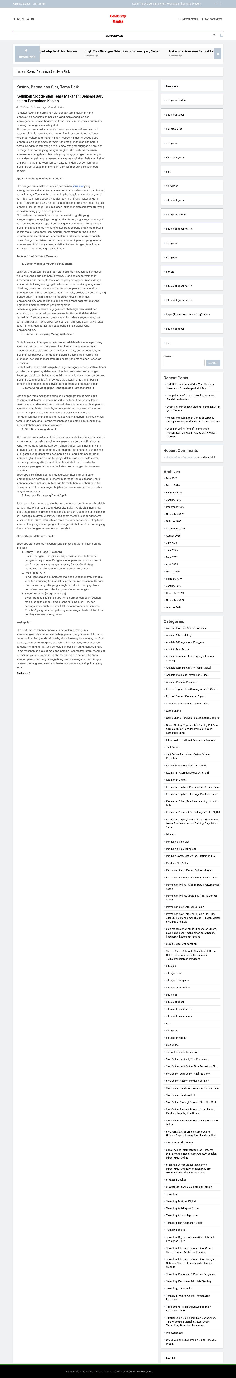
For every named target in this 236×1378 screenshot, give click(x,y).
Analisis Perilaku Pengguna (181, 682)
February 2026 (174, 492)
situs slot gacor (175, 114)
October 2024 (173, 607)
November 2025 (175, 514)
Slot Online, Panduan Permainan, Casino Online (193, 1088)
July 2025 (171, 542)
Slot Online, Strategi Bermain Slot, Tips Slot (191, 1102)
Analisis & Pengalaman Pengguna (185, 642)
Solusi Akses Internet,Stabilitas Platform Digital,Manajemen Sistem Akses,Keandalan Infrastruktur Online (191, 1153)
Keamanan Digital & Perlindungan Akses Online (193, 787)
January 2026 (173, 499)
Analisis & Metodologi (179, 635)
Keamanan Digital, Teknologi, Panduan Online (192, 794)
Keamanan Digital (176, 779)
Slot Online (172, 1044)
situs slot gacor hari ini (179, 228)
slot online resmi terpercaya (182, 1052)
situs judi (171, 966)
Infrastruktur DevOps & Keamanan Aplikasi (190, 740)
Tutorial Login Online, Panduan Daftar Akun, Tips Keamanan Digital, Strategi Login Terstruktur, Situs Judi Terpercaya (191, 1321)
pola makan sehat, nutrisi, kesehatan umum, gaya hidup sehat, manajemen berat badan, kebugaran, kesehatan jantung (191, 932)
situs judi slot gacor (177, 980)
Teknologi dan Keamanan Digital (184, 1222)
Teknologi (171, 1194)
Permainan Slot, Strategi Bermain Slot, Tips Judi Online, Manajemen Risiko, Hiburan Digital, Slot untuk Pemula (193, 917)
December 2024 (175, 593)
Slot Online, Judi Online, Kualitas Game (188, 1073)
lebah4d (170, 834)
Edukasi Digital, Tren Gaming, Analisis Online (192, 689)
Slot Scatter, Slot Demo (179, 1142)
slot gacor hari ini (176, 100)
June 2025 (172, 550)
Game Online (173, 710)
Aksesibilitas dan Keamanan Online (186, 628)
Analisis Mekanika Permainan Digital (187, 675)
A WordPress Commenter (181, 457)
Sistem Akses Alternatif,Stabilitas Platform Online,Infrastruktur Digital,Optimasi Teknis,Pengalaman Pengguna (191, 954)
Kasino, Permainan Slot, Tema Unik (186, 765)
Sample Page (114, 35)
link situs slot (174, 128)
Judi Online (172, 747)
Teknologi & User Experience (182, 1215)
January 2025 (173, 586)
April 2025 (172, 564)
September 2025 (175, 528)
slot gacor (172, 143)
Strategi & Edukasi (176, 1179)
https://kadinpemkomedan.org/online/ (188, 314)
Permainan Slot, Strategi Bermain (185, 906)
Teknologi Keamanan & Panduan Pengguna (190, 1274)
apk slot (170, 271)
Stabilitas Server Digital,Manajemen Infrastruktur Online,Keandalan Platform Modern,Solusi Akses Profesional (188, 1168)
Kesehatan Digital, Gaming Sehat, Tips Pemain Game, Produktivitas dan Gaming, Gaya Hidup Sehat (192, 823)
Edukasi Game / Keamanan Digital (185, 696)
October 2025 (173, 521)
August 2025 (173, 535)
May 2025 (171, 557)
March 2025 (173, 571)
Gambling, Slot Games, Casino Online (187, 703)
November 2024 (175, 600)
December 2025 (175, 507)
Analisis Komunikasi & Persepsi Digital (188, 667)
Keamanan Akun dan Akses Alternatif (187, 772)
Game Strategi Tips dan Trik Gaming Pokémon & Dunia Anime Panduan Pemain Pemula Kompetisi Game (192, 729)
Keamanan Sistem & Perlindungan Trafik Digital (193, 812)
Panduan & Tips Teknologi (181, 848)
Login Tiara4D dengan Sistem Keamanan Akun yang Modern (92, 51)
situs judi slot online (178, 987)
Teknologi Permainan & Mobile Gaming (188, 1281)
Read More (22, 673)
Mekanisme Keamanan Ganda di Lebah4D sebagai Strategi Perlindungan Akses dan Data (150, 3)
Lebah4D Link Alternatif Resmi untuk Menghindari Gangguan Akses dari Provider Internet (191, 432)
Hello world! (208, 457)
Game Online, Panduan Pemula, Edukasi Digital (193, 717)
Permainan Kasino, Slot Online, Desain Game (191, 877)
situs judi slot (174, 973)
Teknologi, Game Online (179, 1288)
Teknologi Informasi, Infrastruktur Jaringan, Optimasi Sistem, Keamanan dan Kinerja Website (191, 1263)
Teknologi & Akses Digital (181, 1201)
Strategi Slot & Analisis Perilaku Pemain (189, 1187)
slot (168, 171)
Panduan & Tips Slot (177, 841)
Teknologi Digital (176, 1229)
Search (168, 356)
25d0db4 (24, 107)
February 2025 (174, 578)
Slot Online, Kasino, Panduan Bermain (187, 1080)
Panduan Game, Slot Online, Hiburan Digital (190, 856)
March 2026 (173, 485)
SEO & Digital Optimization (181, 944)
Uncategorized (174, 1332)
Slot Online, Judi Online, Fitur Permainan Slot (191, 1066)
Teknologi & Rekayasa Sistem (183, 1208)
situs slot (77, 186)
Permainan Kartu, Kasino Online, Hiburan (189, 870)
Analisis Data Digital (178, 649)
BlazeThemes (144, 1371)
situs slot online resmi (179, 1016)
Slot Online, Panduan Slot (180, 1095)
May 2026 (171, 478)
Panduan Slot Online (177, 863)
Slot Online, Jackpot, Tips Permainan (187, 1059)
